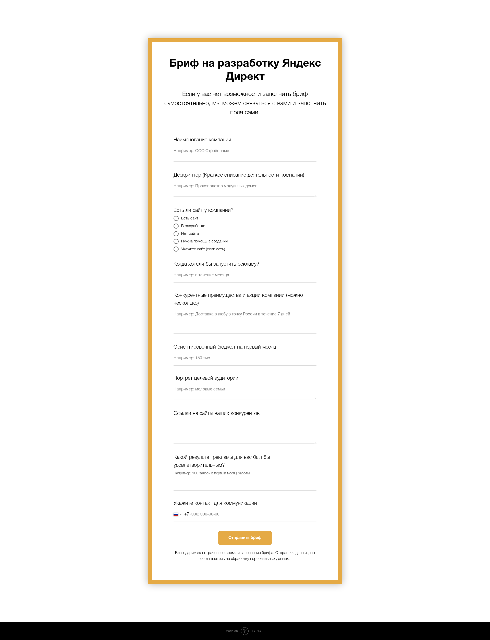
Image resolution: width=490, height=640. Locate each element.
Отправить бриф (245, 538)
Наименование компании (202, 140)
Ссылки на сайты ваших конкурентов (217, 413)
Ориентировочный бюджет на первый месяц (225, 347)
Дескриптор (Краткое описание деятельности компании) (239, 175)
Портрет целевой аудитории (206, 378)
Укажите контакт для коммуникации (215, 503)
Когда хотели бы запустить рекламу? (216, 264)
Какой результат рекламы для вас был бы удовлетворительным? (222, 461)
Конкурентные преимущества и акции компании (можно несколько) (238, 299)
